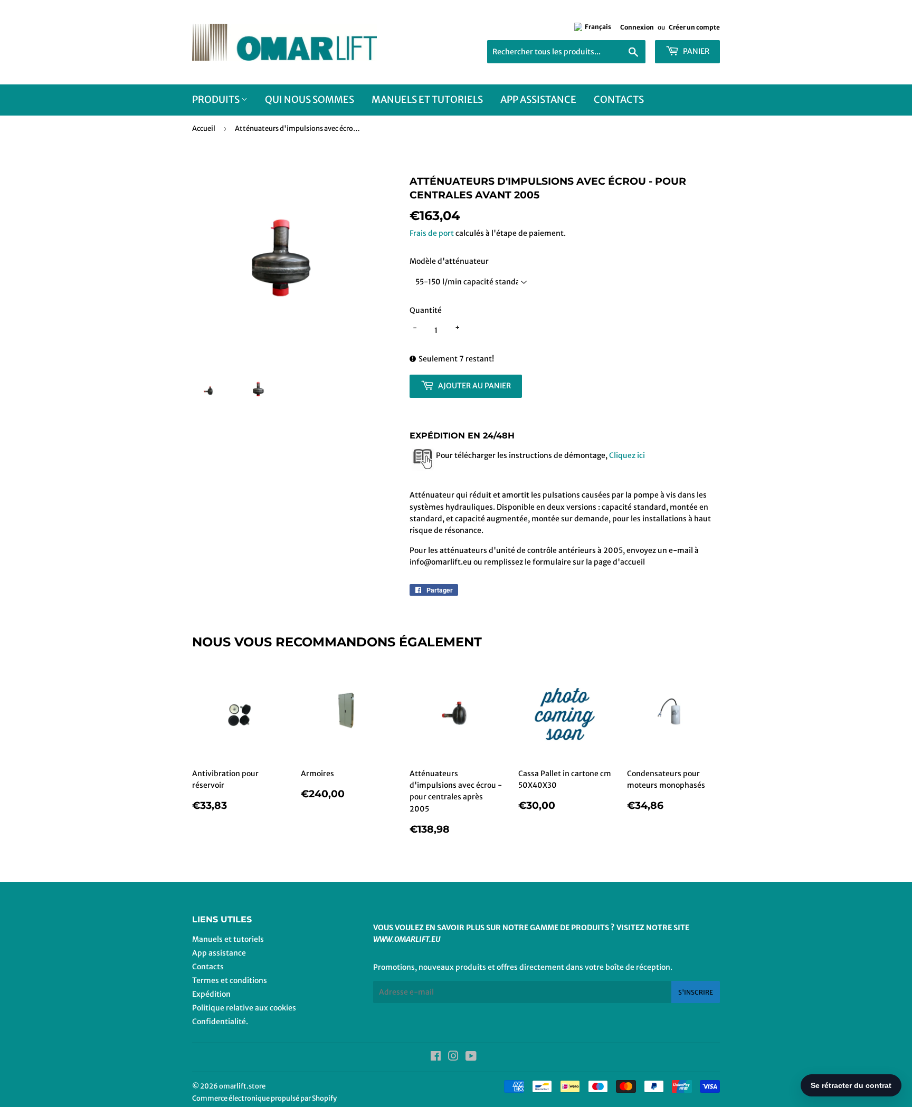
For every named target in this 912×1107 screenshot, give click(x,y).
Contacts (619, 99)
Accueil (203, 128)
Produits (216, 99)
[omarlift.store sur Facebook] (435, 1057)
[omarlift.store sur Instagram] (453, 1057)
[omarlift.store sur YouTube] (471, 1057)
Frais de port (432, 233)
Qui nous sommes (309, 99)
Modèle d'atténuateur (449, 261)
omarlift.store (242, 1086)
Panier (695, 51)
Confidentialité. (220, 1021)
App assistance (538, 99)
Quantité (426, 310)
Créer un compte (694, 27)
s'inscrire (695, 992)
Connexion (637, 27)
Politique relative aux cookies (244, 1008)
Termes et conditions (229, 980)
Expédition (211, 994)
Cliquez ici (626, 455)
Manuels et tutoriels (427, 99)
